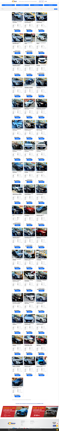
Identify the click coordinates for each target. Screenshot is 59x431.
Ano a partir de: (29, 8)
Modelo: (15, 8)
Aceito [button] (57, 429)
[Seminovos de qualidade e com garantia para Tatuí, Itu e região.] (11, 423)
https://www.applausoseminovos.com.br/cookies (12, 430)
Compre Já (17, 75)
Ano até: (41, 8)
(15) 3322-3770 (33, 422)
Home (46, 1)
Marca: (2, 8)
